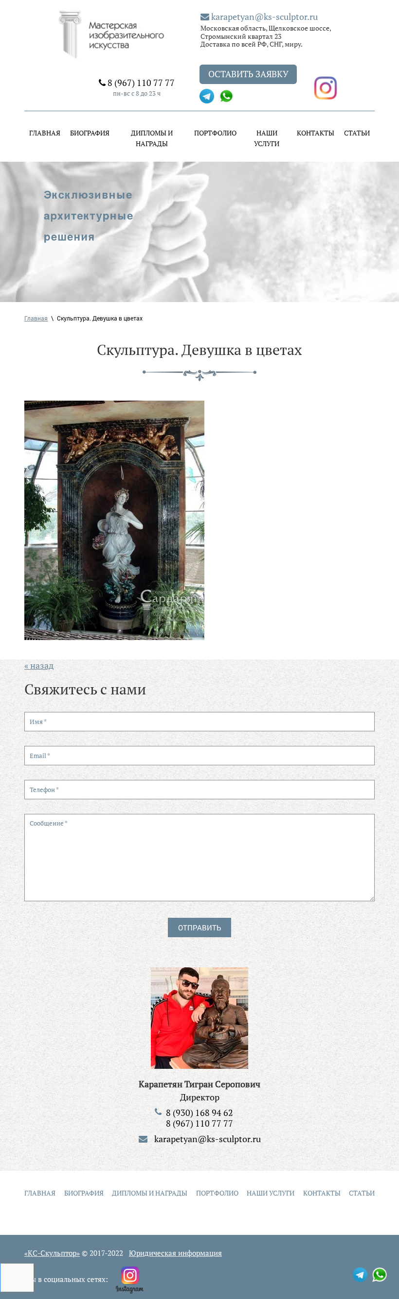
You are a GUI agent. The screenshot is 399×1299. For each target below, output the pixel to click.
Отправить (199, 927)
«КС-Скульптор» (52, 1253)
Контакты (315, 132)
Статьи (357, 132)
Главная (44, 132)
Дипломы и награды (152, 138)
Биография (89, 132)
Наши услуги (266, 138)
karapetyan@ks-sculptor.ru (263, 16)
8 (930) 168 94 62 (199, 1112)
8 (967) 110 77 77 (140, 82)
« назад (39, 665)
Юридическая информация (175, 1253)
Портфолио (215, 132)
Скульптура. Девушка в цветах (100, 318)
